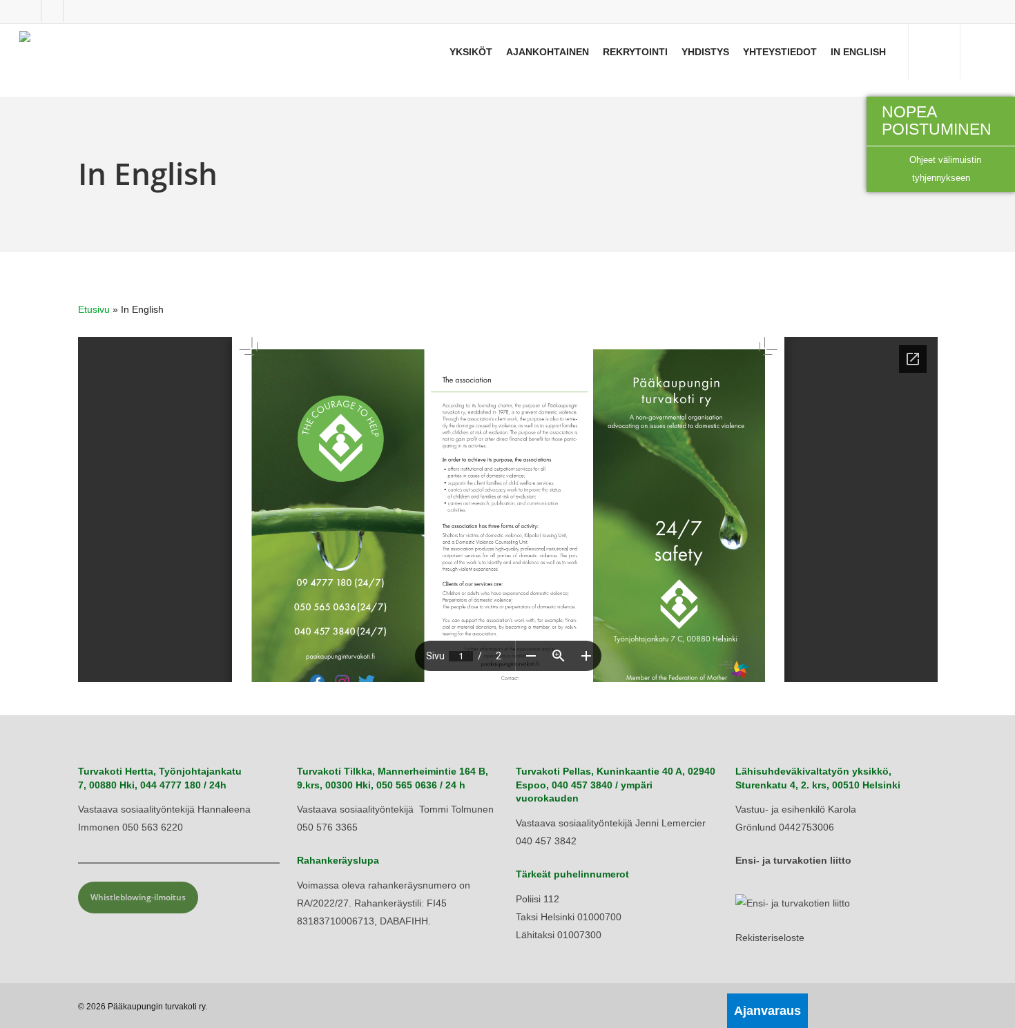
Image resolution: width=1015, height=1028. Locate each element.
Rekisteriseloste (769, 937)
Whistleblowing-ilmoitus (138, 897)
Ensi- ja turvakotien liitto (793, 860)
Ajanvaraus (767, 1011)
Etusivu (94, 309)
